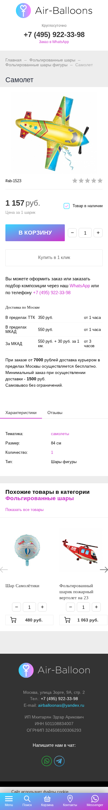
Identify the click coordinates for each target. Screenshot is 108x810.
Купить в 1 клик (54, 257)
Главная (13, 60)
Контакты (70, 805)
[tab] (21, 413)
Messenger (95, 805)
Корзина (47, 805)
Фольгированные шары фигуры (36, 64)
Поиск (27, 805)
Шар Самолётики (22, 585)
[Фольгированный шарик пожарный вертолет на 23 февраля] (81, 550)
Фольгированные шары (52, 60)
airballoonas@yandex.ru (61, 705)
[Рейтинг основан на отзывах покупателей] (87, 181)
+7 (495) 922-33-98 (51, 292)
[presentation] (21, 412)
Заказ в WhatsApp (54, 42)
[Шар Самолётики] (27, 550)
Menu (9, 805)
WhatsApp (80, 285)
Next (104, 570)
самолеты (60, 433)
